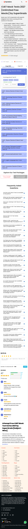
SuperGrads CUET (6, 486)
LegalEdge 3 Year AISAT (7, 490)
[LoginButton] (26, 2)
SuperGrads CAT (6, 489)
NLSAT (16, 475)
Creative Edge (5, 485)
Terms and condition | (5, 525)
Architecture (17, 470)
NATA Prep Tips (18, 485)
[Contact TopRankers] (21, 2)
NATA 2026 (5, 470)
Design (16, 471)
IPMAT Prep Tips (18, 483)
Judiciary (5, 452)
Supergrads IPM (6, 483)
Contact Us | (23, 525)
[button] (14, 72)
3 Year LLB (5, 460)
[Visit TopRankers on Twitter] (10, 515)
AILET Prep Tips (18, 482)
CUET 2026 (5, 468)
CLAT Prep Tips (18, 480)
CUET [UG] (5, 455)
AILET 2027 (5, 473)
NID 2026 (4, 471)
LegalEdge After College (7, 488)
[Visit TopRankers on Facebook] (5, 515)
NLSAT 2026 (5, 475)
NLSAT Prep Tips (18, 490)
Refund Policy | (18, 525)
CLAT (4, 450)
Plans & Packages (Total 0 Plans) (7, 177)
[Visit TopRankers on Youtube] (2, 515)
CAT (3, 459)
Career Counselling (19, 474)
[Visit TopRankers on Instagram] (7, 515)
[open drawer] (2, 2)
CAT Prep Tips (18, 489)
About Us (3, 526)
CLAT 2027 (5, 465)
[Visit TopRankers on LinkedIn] (13, 515)
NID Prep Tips (17, 486)
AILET (16, 452)
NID (3, 457)
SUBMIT (25, 366)
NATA (4, 456)
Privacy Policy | (12, 525)
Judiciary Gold (6, 482)
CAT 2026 (5, 474)
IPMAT (4, 453)
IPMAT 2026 (5, 467)
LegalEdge (5, 480)
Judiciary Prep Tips (19, 488)
